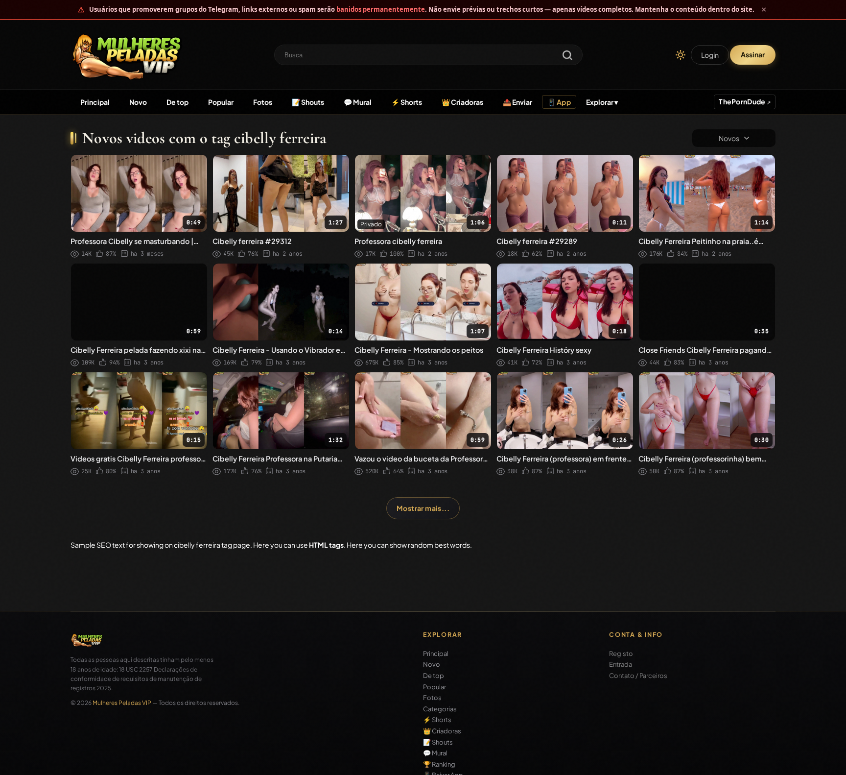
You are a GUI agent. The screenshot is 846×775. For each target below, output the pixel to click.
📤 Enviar (517, 101)
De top (177, 101)
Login (710, 54)
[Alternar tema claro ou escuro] (680, 55)
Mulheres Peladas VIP (122, 702)
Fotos (262, 101)
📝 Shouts (308, 101)
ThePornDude (742, 101)
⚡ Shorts (406, 101)
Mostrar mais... (423, 508)
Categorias (440, 709)
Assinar (753, 54)
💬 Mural (358, 101)
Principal (95, 101)
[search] (567, 56)
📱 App (559, 101)
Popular (221, 101)
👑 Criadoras (462, 101)
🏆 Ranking (439, 764)
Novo (138, 101)
